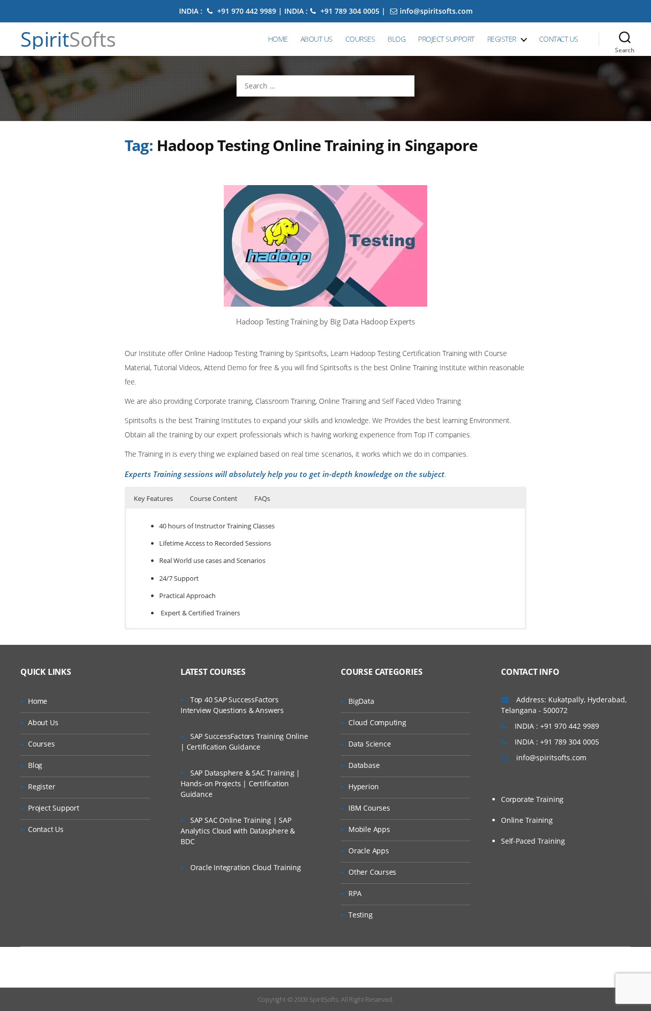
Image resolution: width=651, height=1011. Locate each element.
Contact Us (558, 39)
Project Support (446, 39)
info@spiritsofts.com (436, 11)
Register (501, 39)
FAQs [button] (262, 498)
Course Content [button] (214, 498)
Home (278, 39)
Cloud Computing (377, 722)
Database (363, 765)
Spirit (68, 39)
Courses (360, 39)
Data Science (369, 744)
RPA (354, 893)
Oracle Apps (368, 850)
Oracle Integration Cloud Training (245, 867)
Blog (396, 39)
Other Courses (372, 872)
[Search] (625, 39)
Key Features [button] (153, 498)
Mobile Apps (369, 829)
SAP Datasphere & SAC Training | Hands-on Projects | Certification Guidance (240, 783)
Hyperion (363, 786)
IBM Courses (369, 808)
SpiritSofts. (324, 999)
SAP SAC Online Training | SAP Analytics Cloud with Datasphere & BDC (238, 830)
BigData (361, 701)
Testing (360, 914)
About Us (317, 39)
